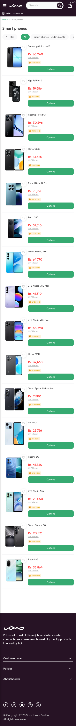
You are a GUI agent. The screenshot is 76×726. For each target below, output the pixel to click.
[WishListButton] (24, 47)
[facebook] (7, 704)
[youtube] (23, 704)
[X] (40, 704)
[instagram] (31, 704)
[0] (69, 5)
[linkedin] (15, 704)
